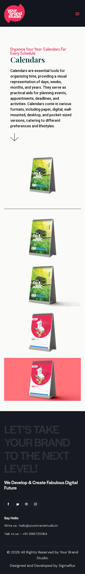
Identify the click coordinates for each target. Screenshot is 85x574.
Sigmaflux (67, 565)
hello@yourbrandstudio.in (38, 525)
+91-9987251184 (34, 534)
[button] (77, 13)
